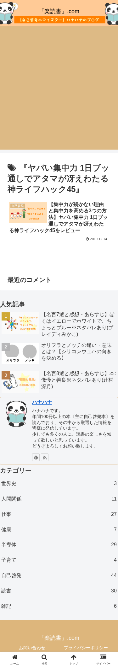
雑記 (59, 606)
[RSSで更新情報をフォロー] (44, 457)
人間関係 (59, 498)
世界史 (59, 483)
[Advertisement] (59, 87)
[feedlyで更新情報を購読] (36, 457)
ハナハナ (42, 402)
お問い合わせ (32, 647)
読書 (59, 590)
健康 (59, 529)
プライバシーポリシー (86, 647)
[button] (105, 559)
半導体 (59, 544)
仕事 (59, 514)
